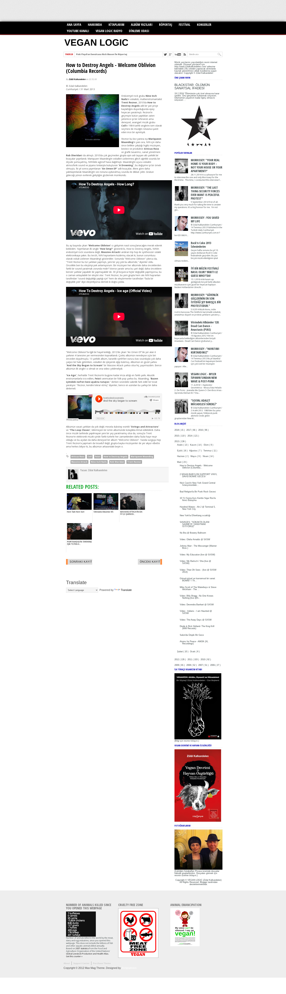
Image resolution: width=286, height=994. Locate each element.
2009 (177, 665)
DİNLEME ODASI (139, 31)
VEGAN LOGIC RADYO (109, 31)
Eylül (180, 450)
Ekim (206, 445)
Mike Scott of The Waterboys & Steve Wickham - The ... (198, 588)
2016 (201, 430)
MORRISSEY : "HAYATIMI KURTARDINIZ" (205, 350)
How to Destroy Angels (115, 456)
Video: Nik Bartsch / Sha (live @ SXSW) (195, 562)
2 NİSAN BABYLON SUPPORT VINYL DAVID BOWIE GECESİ (198, 475)
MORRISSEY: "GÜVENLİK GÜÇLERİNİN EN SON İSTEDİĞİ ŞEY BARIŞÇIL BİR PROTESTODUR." (206, 300)
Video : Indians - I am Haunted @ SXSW (196, 612)
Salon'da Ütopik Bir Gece (192, 635)
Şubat (180, 651)
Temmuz (207, 450)
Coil (90, 456)
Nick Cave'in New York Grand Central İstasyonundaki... (197, 484)
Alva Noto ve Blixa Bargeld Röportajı (95, 54)
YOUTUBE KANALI (78, 31)
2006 (212, 665)
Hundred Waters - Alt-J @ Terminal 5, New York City (197, 508)
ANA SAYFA (74, 24)
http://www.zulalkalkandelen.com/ (190, 66)
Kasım (193, 445)
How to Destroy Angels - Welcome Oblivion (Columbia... (196, 466)
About (67, 963)
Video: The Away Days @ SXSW (196, 620)
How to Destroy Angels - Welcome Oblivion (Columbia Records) (111, 68)
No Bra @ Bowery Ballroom (193, 533)
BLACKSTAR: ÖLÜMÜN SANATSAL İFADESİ (192, 86)
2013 (177, 441)
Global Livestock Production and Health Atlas (87, 953)
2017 (189, 430)
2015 (177, 436)
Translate (126, 590)
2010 (203, 659)
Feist (97, 456)
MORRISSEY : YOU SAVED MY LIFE (205, 219)
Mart (179, 462)
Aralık (180, 445)
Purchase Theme (102, 963)
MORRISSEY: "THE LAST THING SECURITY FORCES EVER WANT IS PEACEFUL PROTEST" (205, 193)
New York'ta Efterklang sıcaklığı (195, 515)
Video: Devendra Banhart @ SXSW (197, 604)
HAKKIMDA (95, 24)
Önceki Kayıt (150, 561)
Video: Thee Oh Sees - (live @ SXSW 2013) (198, 571)
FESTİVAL (184, 24)
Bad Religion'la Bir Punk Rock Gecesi (198, 491)
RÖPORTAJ (165, 24)
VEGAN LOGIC (96, 42)
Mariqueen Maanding (142, 456)
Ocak (193, 651)
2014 (190, 436)
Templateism (128, 968)
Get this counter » (74, 956)
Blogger (203, 882)
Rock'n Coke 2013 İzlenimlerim (201, 245)
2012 (177, 659)
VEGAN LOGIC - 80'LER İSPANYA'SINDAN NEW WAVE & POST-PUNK (204, 377)
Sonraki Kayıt (81, 561)
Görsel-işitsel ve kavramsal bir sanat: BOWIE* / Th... (197, 579)
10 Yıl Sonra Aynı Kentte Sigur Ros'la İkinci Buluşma (198, 499)
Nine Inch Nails (99, 461)
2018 (177, 430)
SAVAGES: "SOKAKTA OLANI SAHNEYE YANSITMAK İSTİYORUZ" (194, 524)
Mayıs (194, 456)
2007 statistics (82, 948)
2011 (190, 659)
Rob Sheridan (117, 461)
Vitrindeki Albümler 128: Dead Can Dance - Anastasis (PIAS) (205, 325)
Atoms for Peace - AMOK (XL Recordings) (194, 642)
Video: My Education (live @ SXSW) (197, 554)
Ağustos (193, 450)
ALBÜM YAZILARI (141, 24)
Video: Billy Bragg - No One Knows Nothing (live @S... (196, 597)
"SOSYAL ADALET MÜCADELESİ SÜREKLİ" (204, 402)
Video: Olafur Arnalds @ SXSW (195, 539)
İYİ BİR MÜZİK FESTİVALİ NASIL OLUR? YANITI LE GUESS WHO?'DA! (205, 272)
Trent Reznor (134, 461)
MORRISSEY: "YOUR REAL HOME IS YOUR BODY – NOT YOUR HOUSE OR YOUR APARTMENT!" (206, 165)
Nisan (206, 456)
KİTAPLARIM (116, 24)
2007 (201, 665)
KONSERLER (204, 24)
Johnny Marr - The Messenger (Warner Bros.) (198, 547)
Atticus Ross (77, 456)
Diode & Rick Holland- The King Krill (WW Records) (197, 627)
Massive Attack (79, 461)
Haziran (181, 456)
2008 (189, 665)
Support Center (81, 963)
